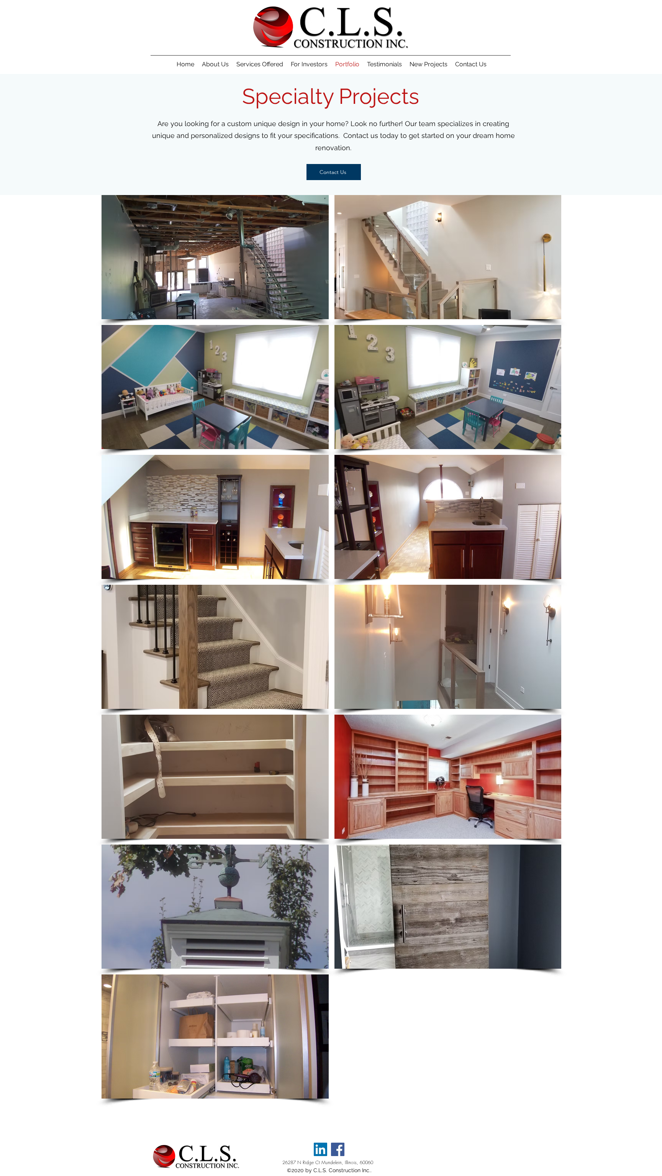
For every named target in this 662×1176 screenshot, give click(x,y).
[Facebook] (337, 1149)
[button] (215, 257)
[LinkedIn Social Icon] (320, 1149)
